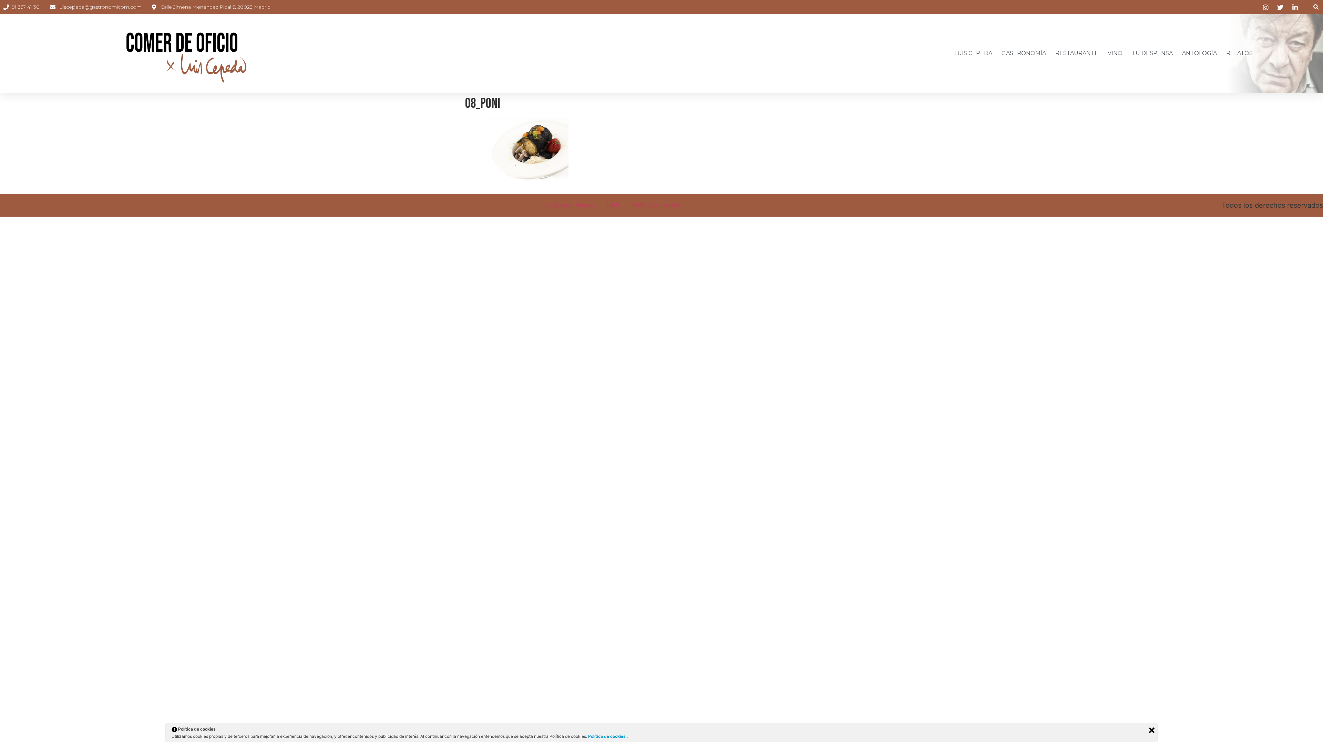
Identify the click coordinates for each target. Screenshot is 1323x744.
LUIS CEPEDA (973, 53)
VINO (1115, 53)
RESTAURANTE (1076, 53)
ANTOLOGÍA (1199, 53)
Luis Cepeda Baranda (569, 205)
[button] (1316, 7)
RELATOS (1239, 53)
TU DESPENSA (1152, 53)
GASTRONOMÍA (1024, 53)
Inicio (614, 205)
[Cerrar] (1152, 730)
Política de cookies (656, 205)
